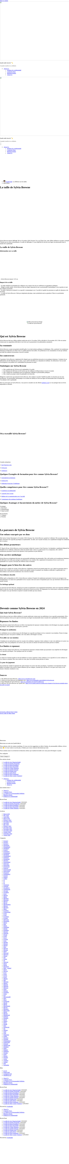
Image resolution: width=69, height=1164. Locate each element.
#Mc (4, 980)
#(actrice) (5, 844)
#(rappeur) (6, 872)
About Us (9, 74)
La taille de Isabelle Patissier (10, 769)
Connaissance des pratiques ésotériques (11, 499)
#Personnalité (7, 997)
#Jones (5, 959)
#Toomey (5, 1038)
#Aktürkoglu (6, 889)
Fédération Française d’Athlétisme (10, 483)
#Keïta (5, 965)
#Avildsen (6, 892)
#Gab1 (5, 936)
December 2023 (7, 821)
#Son (4, 1025)
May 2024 (6, 815)
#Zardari (5, 1057)
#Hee (4, 947)
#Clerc (5, 913)
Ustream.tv (4, 470)
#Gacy (5, 938)
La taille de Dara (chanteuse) (11, 774)
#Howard (5, 953)
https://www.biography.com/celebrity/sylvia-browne (40, 680)
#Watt (4, 1048)
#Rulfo (5, 1012)
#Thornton (6, 1035)
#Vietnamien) (7, 1041)
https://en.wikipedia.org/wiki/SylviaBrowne (32, 681)
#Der (4, 924)
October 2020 (7, 832)
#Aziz (5, 894)
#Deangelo (6, 921)
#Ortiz (5, 994)
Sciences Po (4, 480)
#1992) (5, 879)
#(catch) (5, 850)
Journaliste (6, 1065)
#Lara (4, 972)
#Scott (5, 1019)
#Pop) (5, 1000)
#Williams (6, 1051)
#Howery (5, 954)
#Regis (5, 1004)
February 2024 (7, 820)
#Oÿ (4, 995)
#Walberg (5, 1047)
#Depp (5, 922)
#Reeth (5, 1003)
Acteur (5, 1059)
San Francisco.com (6, 465)
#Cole (5, 915)
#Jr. (4, 960)
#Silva (5, 1022)
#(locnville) (6, 865)
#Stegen (5, 1030)
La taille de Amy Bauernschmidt (12, 762)
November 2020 (7, 830)
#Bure (5, 909)
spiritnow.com (45, 382)
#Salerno (5, 1016)
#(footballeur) (7, 856)
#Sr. (4, 1028)
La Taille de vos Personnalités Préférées (13, 793)
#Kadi (5, 963)
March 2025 (6, 814)
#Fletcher (5, 933)
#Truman (5, 1039)
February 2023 (7, 826)
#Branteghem (7, 904)
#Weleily (5, 1050)
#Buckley (5, 907)
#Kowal (5, 971)
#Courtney (6, 916)
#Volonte (5, 1044)
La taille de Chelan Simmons (11, 768)
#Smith (5, 1024)
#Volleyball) (6, 1042)
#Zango (5, 1056)
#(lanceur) (6, 863)
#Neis (4, 989)
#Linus (5, 975)
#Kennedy (6, 966)
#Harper (5, 944)
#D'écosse (6, 919)
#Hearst (5, 945)
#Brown (5, 906)
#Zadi (4, 1054)
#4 (4, 883)
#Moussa (5, 988)
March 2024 (6, 818)
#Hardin (5, 942)
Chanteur (5, 1060)
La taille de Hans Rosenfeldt (10, 766)
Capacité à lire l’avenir (7, 493)
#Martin (5, 978)
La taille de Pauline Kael (9, 771)
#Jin (4, 957)
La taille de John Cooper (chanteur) (12, 776)
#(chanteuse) (6, 853)
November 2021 (7, 829)
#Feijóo (5, 929)
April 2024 (6, 817)
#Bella (5, 897)
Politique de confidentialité (14, 70)
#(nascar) (5, 868)
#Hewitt (5, 948)
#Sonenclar (6, 1027)
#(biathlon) (6, 848)
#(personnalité (7, 869)
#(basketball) (6, 847)
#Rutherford (6, 1015)
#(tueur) (5, 877)
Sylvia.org (4, 467)
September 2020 (7, 833)
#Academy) (6, 888)
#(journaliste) (6, 862)
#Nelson (5, 991)
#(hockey (5, 860)
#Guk (4, 941)
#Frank (5, 935)
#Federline (6, 927)
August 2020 (6, 835)
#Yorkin (5, 1053)
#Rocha (5, 1007)
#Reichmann (6, 1006)
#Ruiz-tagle (6, 1010)
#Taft (4, 1031)
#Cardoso (5, 910)
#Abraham (6, 885)
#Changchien (6, 912)
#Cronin (5, 918)
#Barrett (5, 895)
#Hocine (5, 950)
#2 (4, 880)
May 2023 (6, 824)
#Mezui (5, 983)
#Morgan (5, 986)
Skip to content (4, 0)
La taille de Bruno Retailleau (11, 765)
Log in (5, 1071)
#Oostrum (6, 992)
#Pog (4, 998)
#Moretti (5, 985)
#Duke (5, 925)
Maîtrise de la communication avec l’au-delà (13, 496)
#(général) (6, 857)
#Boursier (6, 900)
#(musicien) (6, 866)
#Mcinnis (5, 982)
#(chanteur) (6, 851)
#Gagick (5, 939)
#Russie (5, 1013)
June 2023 (6, 823)
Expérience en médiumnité (8, 490)
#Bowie (5, 901)
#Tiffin (5, 1036)
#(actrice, (5, 842)
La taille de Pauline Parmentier (11, 763)
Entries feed (6, 1072)
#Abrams (5, 886)
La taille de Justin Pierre (9, 773)
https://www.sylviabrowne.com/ (26, 678)
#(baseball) (6, 845)
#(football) (6, 854)
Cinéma (5, 1062)
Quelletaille (10, 1106)
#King (5, 969)
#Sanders (5, 1018)
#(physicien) (6, 871)
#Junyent (5, 962)
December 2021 (7, 827)
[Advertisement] (34, 167)
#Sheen (5, 1021)
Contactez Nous (11, 71)
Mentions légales (11, 73)
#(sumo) (5, 875)
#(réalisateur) (6, 874)
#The (4, 1033)
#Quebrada (6, 1001)
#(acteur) (5, 841)
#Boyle (5, 903)
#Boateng (5, 898)
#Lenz (5, 974)
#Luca (5, 977)
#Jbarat (5, 956)
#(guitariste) (6, 859)
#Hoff (5, 951)
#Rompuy (6, 1009)
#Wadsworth (6, 1045)
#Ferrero (5, 932)
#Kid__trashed (7, 968)
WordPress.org (7, 1075)
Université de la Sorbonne (8, 478)
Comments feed (7, 1074)
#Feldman (6, 930)
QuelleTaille (9, 181)
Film (4, 1063)
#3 (4, 882)
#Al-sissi (5, 891)
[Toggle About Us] (29, 147)
